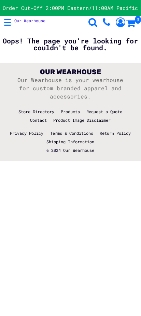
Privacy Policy (26, 133)
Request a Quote (104, 111)
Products (70, 111)
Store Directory (36, 111)
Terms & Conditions (71, 133)
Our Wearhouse (78, 150)
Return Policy (115, 133)
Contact (38, 120)
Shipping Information (70, 141)
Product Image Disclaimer (82, 120)
